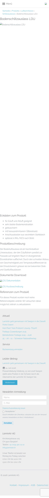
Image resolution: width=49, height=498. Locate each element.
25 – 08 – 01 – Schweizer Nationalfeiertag (19, 338)
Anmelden (8, 423)
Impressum (24, 485)
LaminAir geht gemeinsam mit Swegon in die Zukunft (24, 321)
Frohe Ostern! (8, 325)
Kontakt (13, 485)
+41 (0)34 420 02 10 (16, 445)
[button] (9, 4)
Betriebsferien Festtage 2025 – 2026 (17, 335)
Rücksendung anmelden (12, 349)
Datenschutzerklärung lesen (14, 408)
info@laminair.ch (9, 448)
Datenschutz (42, 485)
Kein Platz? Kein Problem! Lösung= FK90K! (20, 328)
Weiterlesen (10, 383)
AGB (33, 485)
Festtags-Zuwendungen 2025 (14, 332)
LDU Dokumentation (11, 280)
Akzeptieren (10, 411)
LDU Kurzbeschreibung (12, 286)
